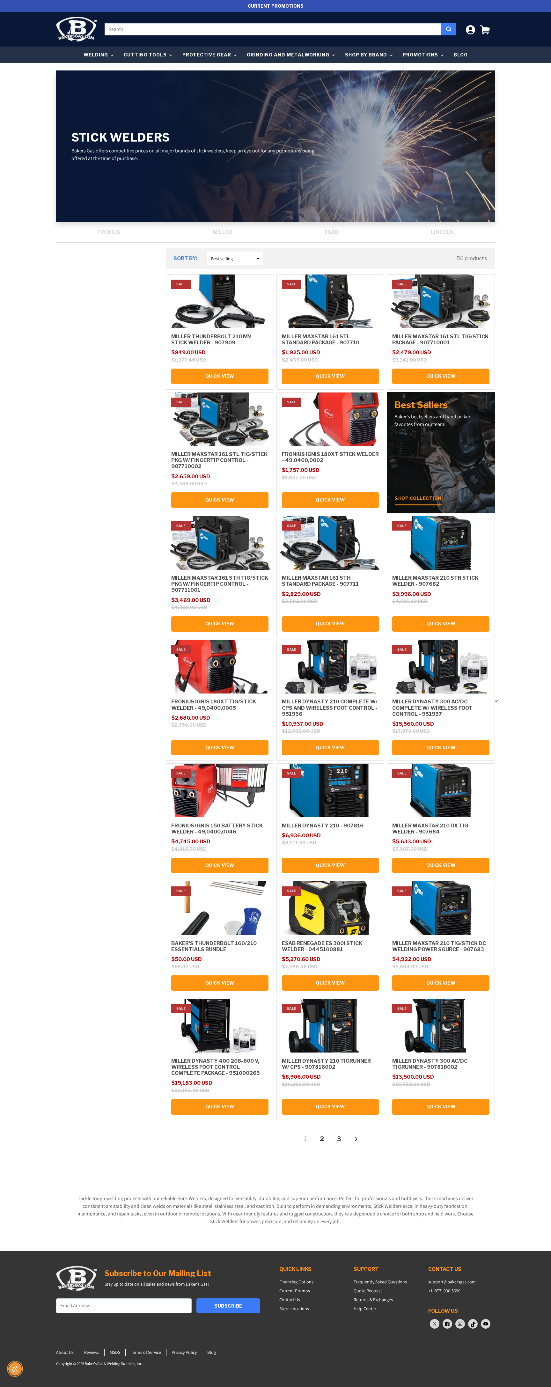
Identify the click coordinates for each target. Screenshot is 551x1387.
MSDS (115, 1352)
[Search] (448, 29)
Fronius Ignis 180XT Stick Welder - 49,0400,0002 (330, 457)
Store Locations (294, 1308)
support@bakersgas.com (452, 1282)
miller (222, 232)
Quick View (219, 376)
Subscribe (228, 1306)
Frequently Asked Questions (380, 1282)
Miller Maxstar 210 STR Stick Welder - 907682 (435, 581)
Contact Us (289, 1300)
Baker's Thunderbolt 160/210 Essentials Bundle (214, 946)
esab (331, 232)
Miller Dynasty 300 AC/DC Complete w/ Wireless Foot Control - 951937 (432, 708)
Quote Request (368, 1291)
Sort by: (185, 258)
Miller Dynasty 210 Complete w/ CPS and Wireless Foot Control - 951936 (330, 708)
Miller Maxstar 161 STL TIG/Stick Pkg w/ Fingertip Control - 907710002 (219, 460)
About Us (65, 1352)
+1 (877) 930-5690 (444, 1291)
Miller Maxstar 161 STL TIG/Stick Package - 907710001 (440, 340)
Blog (461, 54)
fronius (108, 232)
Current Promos (294, 1291)
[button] (485, 29)
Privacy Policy (184, 1352)
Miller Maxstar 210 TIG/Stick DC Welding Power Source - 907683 (439, 946)
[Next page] (356, 1139)
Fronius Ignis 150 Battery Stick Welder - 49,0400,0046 (217, 829)
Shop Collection (418, 498)
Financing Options (296, 1282)
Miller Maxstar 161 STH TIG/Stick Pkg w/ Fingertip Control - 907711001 (219, 584)
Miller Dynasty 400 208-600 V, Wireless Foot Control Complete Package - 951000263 (215, 1067)
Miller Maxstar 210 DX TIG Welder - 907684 (430, 829)
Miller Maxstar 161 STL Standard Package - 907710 (320, 340)
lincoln (442, 232)
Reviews (91, 1352)
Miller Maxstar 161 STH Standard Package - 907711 (320, 581)
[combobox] (273, 29)
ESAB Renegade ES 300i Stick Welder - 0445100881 (322, 946)
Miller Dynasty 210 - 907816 (323, 826)
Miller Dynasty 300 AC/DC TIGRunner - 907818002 (429, 1064)
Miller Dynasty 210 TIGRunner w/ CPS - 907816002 (326, 1064)
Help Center (365, 1308)
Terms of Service (146, 1352)
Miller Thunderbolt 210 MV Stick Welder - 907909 (211, 340)
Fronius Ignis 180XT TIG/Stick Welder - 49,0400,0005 (213, 705)
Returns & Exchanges (373, 1300)
